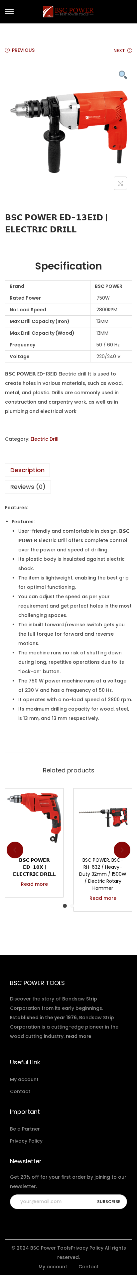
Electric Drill (45, 439)
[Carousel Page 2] (72, 906)
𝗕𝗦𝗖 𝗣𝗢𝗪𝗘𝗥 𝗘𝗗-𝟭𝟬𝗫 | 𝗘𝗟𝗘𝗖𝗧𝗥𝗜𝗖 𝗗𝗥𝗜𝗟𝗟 (34, 867)
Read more (34, 884)
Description (27, 470)
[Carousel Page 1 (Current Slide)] (65, 906)
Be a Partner (25, 1129)
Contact (20, 1091)
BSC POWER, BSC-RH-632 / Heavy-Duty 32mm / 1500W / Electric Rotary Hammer (102, 874)
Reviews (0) (28, 487)
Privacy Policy (26, 1141)
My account (24, 1079)
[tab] (68, 470)
